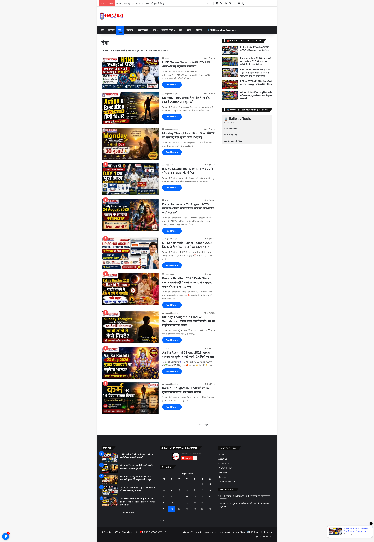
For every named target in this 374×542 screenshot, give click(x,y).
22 (202, 503)
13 (187, 496)
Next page (203, 424)
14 (195, 496)
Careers (222, 477)
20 (187, 503)
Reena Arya (169, 274)
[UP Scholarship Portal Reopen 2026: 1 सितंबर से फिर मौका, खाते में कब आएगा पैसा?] (130, 253)
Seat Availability (231, 128)
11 (172, 496)
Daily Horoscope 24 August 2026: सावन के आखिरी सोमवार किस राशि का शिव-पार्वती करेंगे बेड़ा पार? (188, 208)
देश (119, 30)
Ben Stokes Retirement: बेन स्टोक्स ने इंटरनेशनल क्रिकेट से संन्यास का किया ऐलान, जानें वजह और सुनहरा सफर (255, 72)
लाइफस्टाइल (143, 30)
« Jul (162, 520)
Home (221, 454)
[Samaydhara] (111, 16)
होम (102, 30)
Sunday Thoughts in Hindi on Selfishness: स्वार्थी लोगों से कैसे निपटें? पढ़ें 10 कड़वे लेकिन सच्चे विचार (188, 321)
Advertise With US (227, 481)
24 (164, 509)
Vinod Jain (168, 165)
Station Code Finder (233, 141)
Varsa (166, 58)
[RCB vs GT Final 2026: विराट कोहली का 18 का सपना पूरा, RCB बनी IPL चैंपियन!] (230, 84)
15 (202, 496)
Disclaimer (223, 472)
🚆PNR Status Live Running (220, 30)
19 (179, 503)
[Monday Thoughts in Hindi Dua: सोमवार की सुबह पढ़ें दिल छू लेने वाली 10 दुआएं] (130, 144)
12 (179, 496)
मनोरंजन (130, 30)
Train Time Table (231, 135)
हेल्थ (189, 30)
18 (172, 503)
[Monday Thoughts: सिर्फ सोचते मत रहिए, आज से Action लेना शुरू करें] (130, 108)
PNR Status (229, 122)
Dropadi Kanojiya (171, 94)
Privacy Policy (225, 468)
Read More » (172, 84)
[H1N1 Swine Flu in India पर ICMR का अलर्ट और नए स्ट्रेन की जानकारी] (130, 73)
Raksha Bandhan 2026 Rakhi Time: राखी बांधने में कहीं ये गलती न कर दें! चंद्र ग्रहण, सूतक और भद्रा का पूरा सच (187, 282)
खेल (180, 30)
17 (164, 503)
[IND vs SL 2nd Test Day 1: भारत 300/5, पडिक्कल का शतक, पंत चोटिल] (130, 179)
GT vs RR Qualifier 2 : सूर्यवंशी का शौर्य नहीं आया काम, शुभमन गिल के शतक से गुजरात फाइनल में (256, 95)
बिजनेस (199, 30)
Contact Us (223, 463)
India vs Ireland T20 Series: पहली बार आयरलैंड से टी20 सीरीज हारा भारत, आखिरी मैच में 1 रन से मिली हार (255, 61)
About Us (222, 459)
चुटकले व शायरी (167, 30)
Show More (128, 512)
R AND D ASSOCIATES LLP (154, 532)
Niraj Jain (168, 200)
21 (195, 503)
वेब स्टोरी (111, 30)
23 (210, 503)
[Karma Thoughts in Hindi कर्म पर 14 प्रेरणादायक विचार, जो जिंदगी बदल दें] (130, 398)
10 (164, 496)
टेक (154, 30)
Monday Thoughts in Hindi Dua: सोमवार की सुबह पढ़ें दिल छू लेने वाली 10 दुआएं (147, 3)
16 (210, 496)
